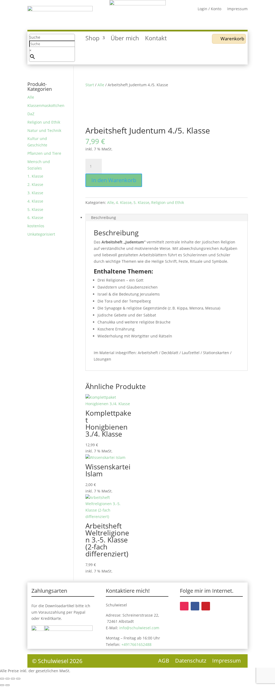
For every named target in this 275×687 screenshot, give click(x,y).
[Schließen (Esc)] (18, 678)
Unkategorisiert (41, 234)
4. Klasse (124, 202)
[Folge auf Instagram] (184, 606)
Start (89, 84)
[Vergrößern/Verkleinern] (2, 678)
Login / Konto (209, 9)
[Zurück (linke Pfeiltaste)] (2, 685)
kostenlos (35, 225)
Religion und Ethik (167, 202)
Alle (100, 84)
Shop (92, 39)
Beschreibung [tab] (103, 217)
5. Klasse (141, 202)
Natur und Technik (44, 130)
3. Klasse (35, 192)
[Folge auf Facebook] (195, 606)
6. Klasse (35, 217)
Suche (34, 37)
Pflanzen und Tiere (44, 153)
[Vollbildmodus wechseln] (7, 678)
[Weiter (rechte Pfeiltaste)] (7, 685)
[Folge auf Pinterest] (205, 606)
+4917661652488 (136, 644)
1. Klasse (35, 176)
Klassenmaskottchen (45, 105)
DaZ (30, 113)
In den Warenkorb (113, 180)
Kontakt (156, 39)
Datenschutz (190, 661)
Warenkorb (232, 38)
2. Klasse (35, 184)
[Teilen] (13, 678)
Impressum (237, 9)
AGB (163, 661)
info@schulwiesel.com (139, 627)
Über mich (125, 39)
